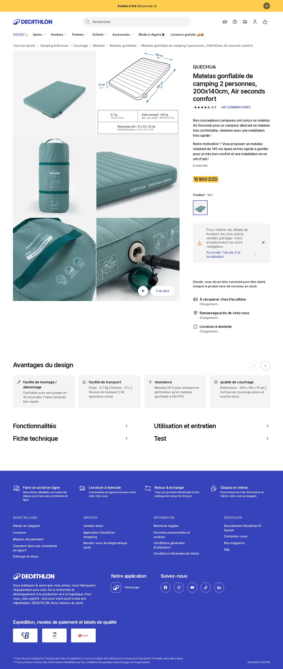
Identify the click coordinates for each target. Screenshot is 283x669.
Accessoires (121, 34)
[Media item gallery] (96, 176)
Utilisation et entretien (185, 426)
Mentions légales (166, 526)
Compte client (93, 526)
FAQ (226, 549)
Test (160, 438)
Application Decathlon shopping (99, 535)
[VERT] (200, 207)
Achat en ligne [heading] (25, 517)
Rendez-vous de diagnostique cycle (105, 545)
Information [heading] (164, 517)
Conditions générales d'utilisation (169, 545)
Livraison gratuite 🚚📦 (187, 34)
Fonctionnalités (34, 426)
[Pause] (266, 6)
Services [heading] (90, 517)
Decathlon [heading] (233, 517)
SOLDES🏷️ (20, 34)
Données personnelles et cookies (172, 535)
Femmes (78, 34)
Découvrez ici (137, 6)
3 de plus (162, 291)
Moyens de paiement (28, 539)
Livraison (19, 532)
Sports (38, 34)
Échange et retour (26, 556)
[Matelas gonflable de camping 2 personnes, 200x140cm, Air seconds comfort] (54, 92)
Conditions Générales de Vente (176, 553)
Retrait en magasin (26, 526)
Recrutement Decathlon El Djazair (242, 528)
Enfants (99, 34)
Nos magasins (234, 543)
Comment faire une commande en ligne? (35, 548)
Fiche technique (35, 438)
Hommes (57, 34)
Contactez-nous (235, 536)
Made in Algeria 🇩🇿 (152, 34)
